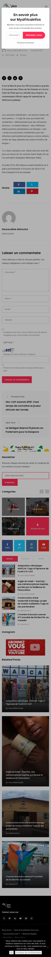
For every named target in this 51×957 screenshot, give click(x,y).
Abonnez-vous (34, 35)
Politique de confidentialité (28, 952)
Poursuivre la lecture (25, 43)
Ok (11, 952)
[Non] (47, 947)
